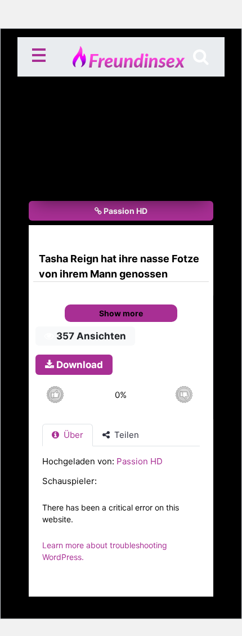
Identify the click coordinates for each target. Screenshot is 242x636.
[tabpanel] (121, 514)
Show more (121, 313)
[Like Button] (55, 394)
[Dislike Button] (183, 394)
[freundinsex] (121, 57)
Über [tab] (72, 434)
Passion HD (124, 211)
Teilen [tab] (125, 434)
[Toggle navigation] (41, 57)
